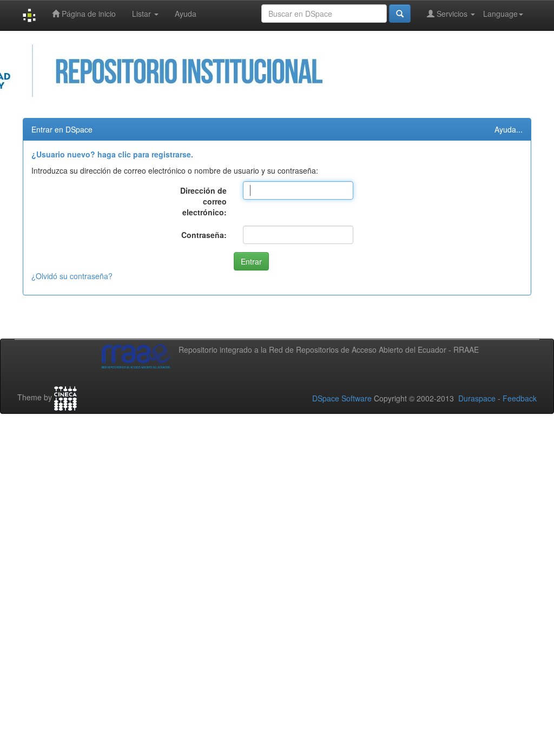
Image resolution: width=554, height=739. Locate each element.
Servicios (452, 13)
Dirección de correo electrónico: (203, 201)
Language (500, 13)
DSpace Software (342, 398)
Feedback (520, 398)
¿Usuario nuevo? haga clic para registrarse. (112, 154)
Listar (142, 13)
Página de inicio (88, 13)
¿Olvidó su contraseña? (72, 275)
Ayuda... (508, 129)
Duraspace (477, 398)
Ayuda (185, 13)
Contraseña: (204, 234)
